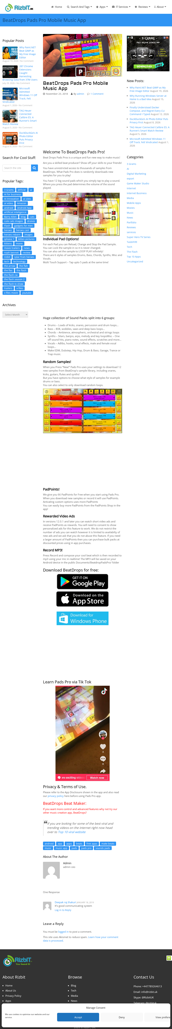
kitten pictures (26, 239)
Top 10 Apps (134, 256)
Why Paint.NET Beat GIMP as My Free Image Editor (27, 52)
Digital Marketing (136, 173)
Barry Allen (10, 216)
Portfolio (131, 222)
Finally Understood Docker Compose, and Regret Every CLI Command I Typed (147, 111)
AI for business (12, 194)
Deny (122, 1017)
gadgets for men (23, 225)
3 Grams (9, 189)
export (130, 178)
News (130, 217)
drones (31, 221)
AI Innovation (11, 198)
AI (128, 168)
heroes (8, 230)
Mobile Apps (134, 203)
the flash (21, 270)
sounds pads (103, 848)
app (60, 843)
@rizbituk (151, 1003)
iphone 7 (9, 239)
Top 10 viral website (71, 832)
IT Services (121, 6)
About (160, 6)
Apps (102, 6)
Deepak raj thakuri (65, 902)
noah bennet (11, 252)
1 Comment (97, 93)
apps (69, 843)
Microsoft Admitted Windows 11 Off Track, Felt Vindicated (20, 95)
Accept (78, 1017)
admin (80, 93)
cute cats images (13, 221)
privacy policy (56, 796)
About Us (10, 990)
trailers (8, 288)
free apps (92, 843)
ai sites (27, 198)
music (48, 848)
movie (19, 243)
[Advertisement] (20, 376)
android (8, 207)
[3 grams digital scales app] (148, 53)
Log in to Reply (63, 910)
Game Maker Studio (138, 183)
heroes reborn (12, 234)
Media (130, 198)
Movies (131, 207)
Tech (129, 246)
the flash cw (11, 275)
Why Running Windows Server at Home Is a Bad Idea (148, 97)
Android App (24, 207)
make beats (107, 843)
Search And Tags (80, 6)
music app (61, 848)
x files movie (11, 292)
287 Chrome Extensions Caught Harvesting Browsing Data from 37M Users (20, 73)
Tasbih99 (132, 242)
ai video (8, 203)
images (29, 234)
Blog (73, 985)
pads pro (86, 848)
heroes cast (22, 230)
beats (79, 843)
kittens (8, 243)
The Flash (132, 251)
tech (6, 261)
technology (19, 261)
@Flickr (22, 189)
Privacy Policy (13, 995)
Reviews (143, 6)
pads (74, 848)
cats (32, 216)
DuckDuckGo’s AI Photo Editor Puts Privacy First (28, 137)
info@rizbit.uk (149, 992)
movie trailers (12, 248)
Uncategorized (135, 261)
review (26, 252)
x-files (19, 288)
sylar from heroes (24, 257)
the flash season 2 (14, 279)
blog (23, 216)
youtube (26, 292)
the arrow (9, 265)
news (27, 248)
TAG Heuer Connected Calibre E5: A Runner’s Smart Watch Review (20, 117)
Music (130, 212)
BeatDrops (79, 812)
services (131, 232)
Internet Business (137, 193)
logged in (63, 931)
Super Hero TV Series (138, 237)
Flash (7, 225)
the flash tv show (13, 283)
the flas (8, 270)
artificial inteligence (15, 212)
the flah (23, 265)
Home (58, 6)
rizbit (7, 257)
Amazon (21, 203)
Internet (131, 188)
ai (31, 189)
